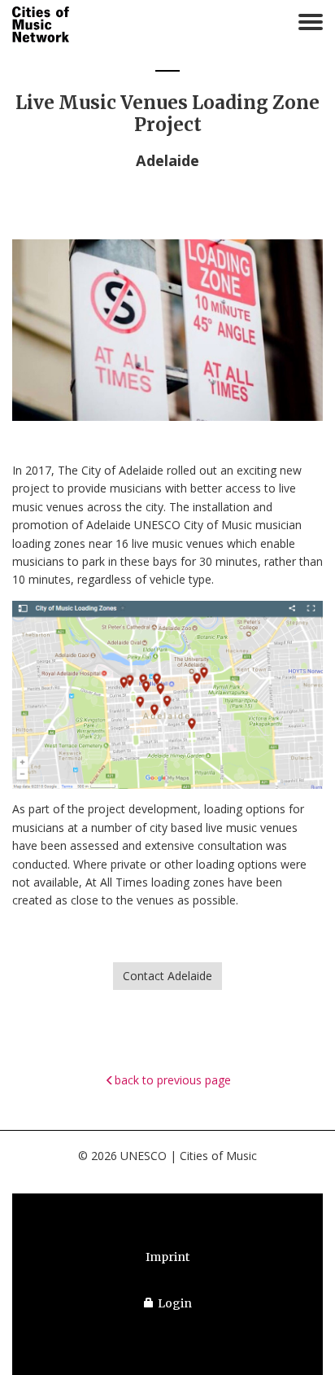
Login (175, 1303)
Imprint (167, 1257)
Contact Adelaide (167, 975)
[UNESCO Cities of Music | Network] (40, 25)
